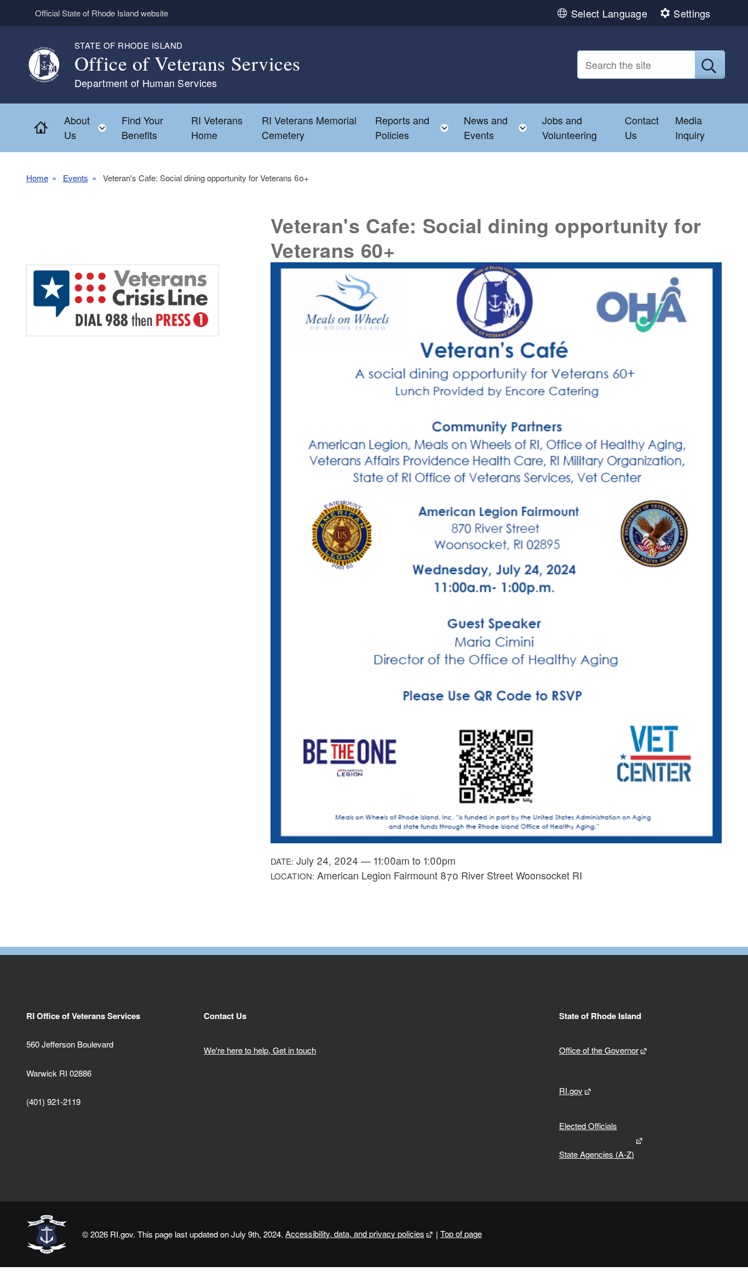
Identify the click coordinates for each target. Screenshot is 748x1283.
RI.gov (571, 1090)
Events (75, 177)
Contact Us (642, 127)
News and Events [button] (499, 127)
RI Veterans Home (217, 127)
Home (37, 177)
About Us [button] (88, 127)
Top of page (461, 1233)
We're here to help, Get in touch (260, 1050)
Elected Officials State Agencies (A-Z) (596, 1140)
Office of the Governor (598, 1050)
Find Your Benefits (142, 127)
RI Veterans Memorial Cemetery (309, 127)
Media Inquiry (690, 127)
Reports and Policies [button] (415, 127)
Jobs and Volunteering (569, 127)
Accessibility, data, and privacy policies (354, 1233)
